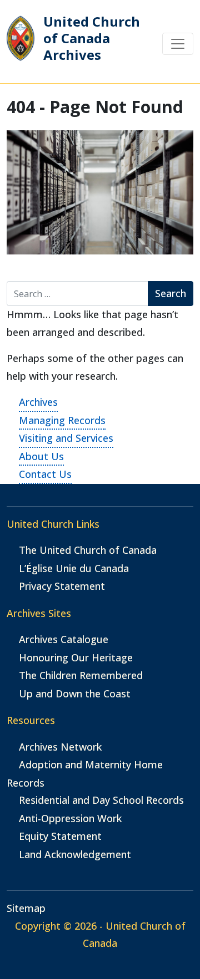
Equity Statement (60, 836)
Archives (38, 402)
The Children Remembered (81, 675)
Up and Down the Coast (75, 693)
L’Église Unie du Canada (74, 568)
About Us (41, 456)
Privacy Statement (62, 586)
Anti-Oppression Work (70, 818)
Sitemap (26, 908)
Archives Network (60, 746)
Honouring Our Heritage (76, 657)
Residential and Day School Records (101, 800)
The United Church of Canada (88, 550)
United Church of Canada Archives (91, 38)
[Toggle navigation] (177, 44)
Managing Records (62, 420)
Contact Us (45, 474)
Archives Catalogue (63, 639)
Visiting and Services (66, 438)
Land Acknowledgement (75, 854)
